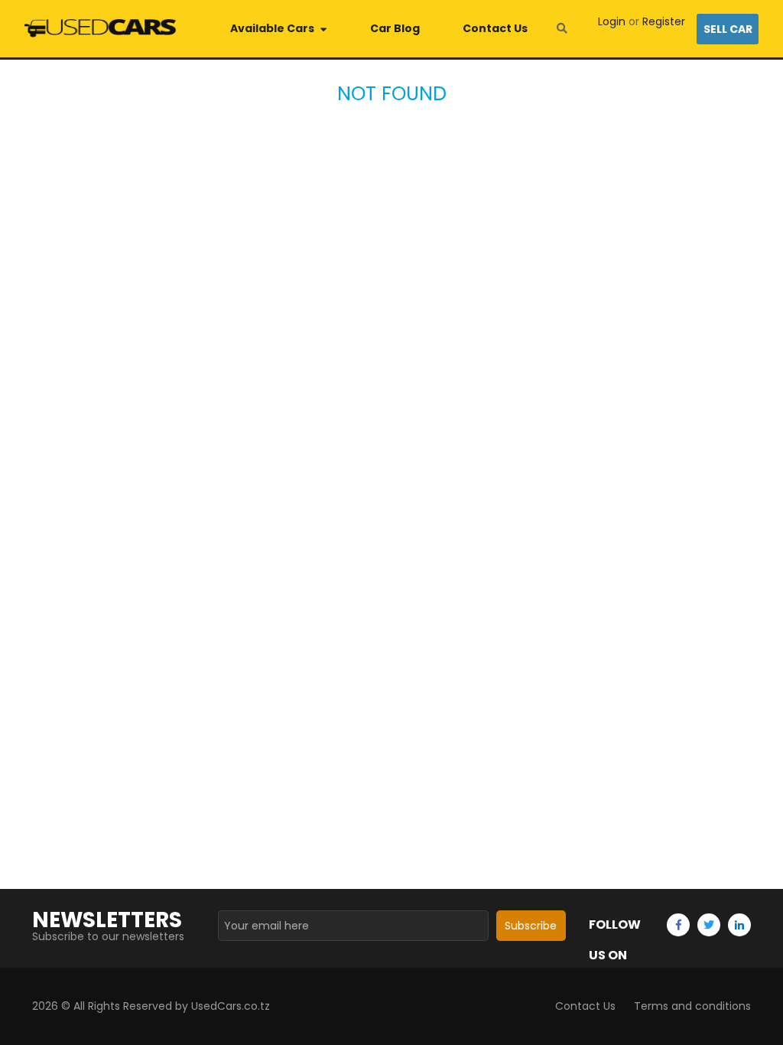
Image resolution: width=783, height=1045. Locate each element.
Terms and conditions (692, 1006)
